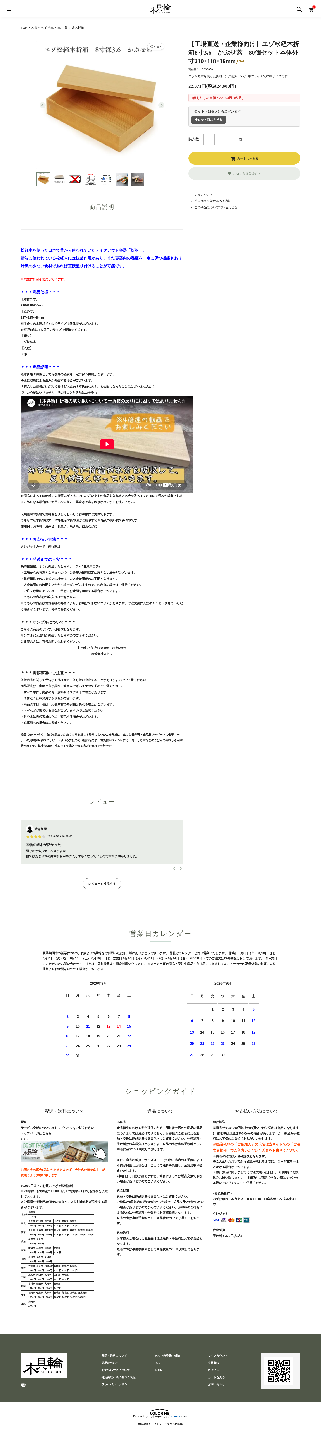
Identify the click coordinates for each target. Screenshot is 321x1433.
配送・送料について (114, 1355)
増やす (230, 139)
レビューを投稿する (102, 883)
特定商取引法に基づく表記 (213, 201)
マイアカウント (218, 1355)
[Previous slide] (174, 868)
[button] (43, 179)
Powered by (140, 1416)
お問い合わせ (216, 1384)
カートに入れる (248, 158)
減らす (209, 139)
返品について (204, 195)
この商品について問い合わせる (216, 207)
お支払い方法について (116, 1370)
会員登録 (213, 1362)
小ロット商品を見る (208, 119)
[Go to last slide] (43, 105)
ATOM (159, 1370)
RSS (157, 1362)
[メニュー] (8, 8)
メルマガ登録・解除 (167, 1355)
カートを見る (216, 1377)
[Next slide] (161, 105)
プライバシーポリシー (116, 1384)
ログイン (213, 1370)
